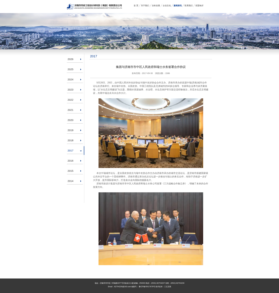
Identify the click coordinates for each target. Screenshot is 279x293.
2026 (70, 59)
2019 (70, 130)
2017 (70, 150)
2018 (70, 140)
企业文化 (167, 5)
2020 (70, 120)
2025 (70, 69)
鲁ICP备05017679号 (146, 287)
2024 (70, 79)
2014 (70, 181)
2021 (70, 109)
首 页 (136, 5)
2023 (70, 89)
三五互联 (167, 287)
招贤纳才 (199, 5)
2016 (70, 160)
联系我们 (189, 5)
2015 (70, 170)
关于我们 (145, 5)
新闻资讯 (178, 5)
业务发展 (156, 5)
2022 (70, 99)
